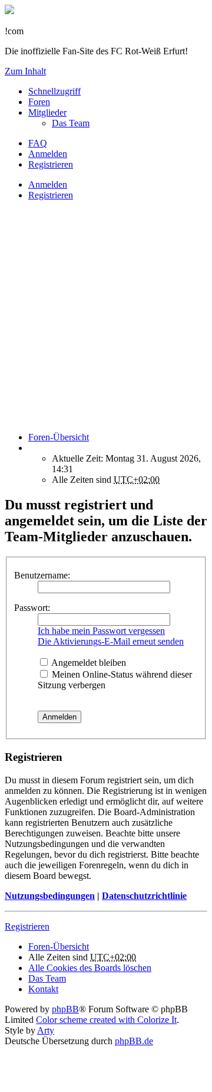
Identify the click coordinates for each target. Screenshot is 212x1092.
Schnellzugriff (54, 91)
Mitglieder (47, 112)
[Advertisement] (106, 316)
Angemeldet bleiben (87, 663)
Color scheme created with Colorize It (106, 1020)
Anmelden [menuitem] (47, 154)
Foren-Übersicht (58, 946)
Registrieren (50, 195)
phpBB (65, 1009)
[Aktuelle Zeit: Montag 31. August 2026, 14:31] (31, 448)
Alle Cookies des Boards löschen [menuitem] (89, 968)
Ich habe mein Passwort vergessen (101, 631)
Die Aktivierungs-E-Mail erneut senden (111, 641)
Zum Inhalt (25, 71)
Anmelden (47, 184)
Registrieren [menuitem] (50, 164)
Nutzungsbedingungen (50, 896)
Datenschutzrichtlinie (144, 896)
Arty (45, 1030)
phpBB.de (134, 1041)
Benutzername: (42, 575)
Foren (39, 102)
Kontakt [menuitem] (43, 989)
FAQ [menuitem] (37, 143)
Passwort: (32, 608)
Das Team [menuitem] (71, 123)
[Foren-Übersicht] (9, 11)
